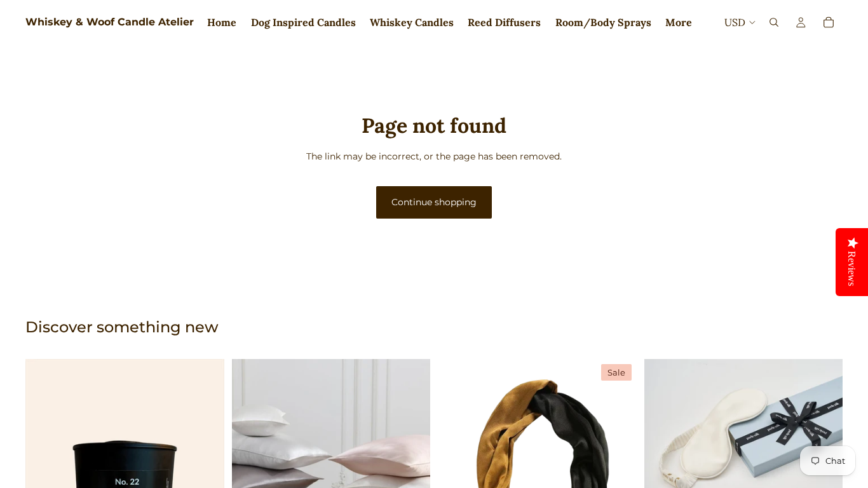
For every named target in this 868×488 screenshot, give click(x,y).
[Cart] (829, 22)
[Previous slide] (251, 458)
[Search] (774, 22)
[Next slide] (411, 458)
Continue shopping (434, 202)
